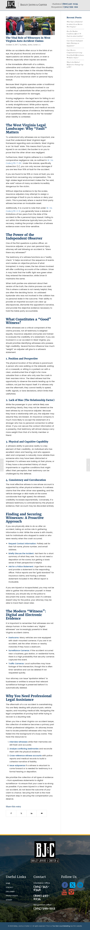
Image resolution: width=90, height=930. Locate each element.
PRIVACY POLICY (12, 896)
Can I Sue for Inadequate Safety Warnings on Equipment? (75, 43)
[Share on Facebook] (11, 813)
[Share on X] (21, 813)
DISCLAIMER (10, 892)
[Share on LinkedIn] (31, 813)
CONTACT (9, 887)
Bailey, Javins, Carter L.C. (31, 45)
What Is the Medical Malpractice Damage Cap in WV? (75, 64)
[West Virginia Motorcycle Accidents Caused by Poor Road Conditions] (2, 465)
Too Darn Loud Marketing (61, 926)
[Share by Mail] (42, 813)
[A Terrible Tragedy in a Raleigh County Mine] (88, 465)
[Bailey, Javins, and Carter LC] (26, 4)
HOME (8, 883)
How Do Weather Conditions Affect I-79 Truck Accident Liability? (75, 33)
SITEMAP (9, 900)
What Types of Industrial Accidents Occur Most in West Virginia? (74, 24)
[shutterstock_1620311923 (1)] (30, 26)
